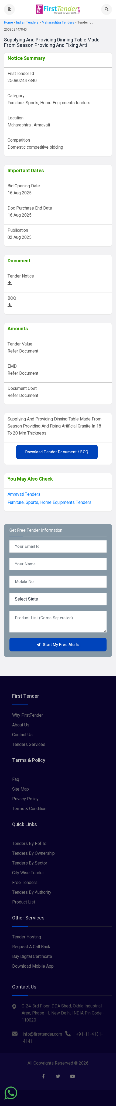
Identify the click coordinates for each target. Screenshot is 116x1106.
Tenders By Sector (29, 863)
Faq (15, 779)
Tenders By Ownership (33, 853)
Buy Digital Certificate (32, 956)
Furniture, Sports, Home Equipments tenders (49, 502)
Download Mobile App (33, 966)
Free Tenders (24, 882)
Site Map (20, 789)
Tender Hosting (26, 937)
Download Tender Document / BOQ (56, 452)
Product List (23, 902)
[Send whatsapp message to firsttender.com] (11, 1093)
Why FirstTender (27, 715)
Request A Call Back (31, 947)
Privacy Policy (25, 799)
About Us (20, 725)
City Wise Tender (28, 873)
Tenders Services (28, 744)
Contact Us (22, 735)
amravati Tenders (24, 494)
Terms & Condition (29, 808)
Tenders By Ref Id (29, 843)
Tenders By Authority (31, 892)
